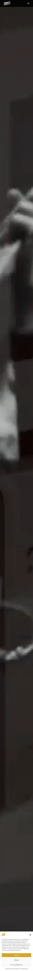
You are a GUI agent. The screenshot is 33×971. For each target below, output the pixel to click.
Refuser (16, 960)
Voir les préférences (17, 965)
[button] (30, 935)
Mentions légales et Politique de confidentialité (16, 968)
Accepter (16, 955)
